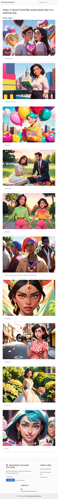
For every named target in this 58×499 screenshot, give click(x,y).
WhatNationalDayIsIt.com (34, 496)
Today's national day (45, 469)
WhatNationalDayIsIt (8, 2)
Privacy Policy (44, 477)
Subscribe (10, 480)
